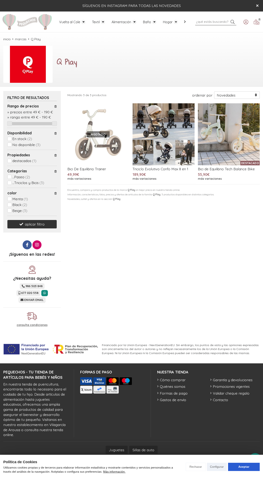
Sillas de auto (143, 450)
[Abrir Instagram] (37, 245)
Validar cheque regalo (231, 393)
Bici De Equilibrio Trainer (86, 169)
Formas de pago (174, 393)
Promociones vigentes (231, 386)
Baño (147, 22)
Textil (96, 22)
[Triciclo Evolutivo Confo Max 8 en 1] (163, 134)
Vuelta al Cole (69, 22)
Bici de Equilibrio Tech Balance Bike (226, 169)
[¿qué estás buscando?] (215, 21)
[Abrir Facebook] (27, 245)
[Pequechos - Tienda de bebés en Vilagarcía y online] (27, 22)
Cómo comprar (173, 380)
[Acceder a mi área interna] (245, 22)
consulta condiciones (32, 325)
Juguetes (116, 450)
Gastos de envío (173, 399)
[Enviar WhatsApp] (44, 293)
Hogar (168, 22)
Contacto (220, 399)
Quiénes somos (172, 386)
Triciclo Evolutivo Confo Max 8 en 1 (160, 169)
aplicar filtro (35, 224)
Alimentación (121, 22)
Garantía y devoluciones (233, 380)
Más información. (114, 471)
